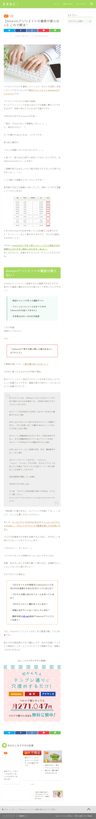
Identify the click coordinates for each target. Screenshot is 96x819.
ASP (6, 16)
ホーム (56, 4)
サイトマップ (81, 4)
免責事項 (22, 816)
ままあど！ (10, 4)
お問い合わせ (67, 4)
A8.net (26, 616)
